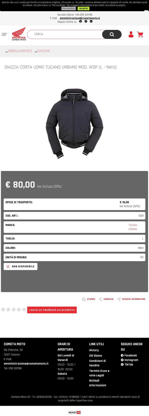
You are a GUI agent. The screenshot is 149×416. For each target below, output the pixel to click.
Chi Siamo (95, 356)
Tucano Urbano (133, 227)
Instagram (131, 360)
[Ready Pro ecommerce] (74, 412)
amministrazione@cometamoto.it (80, 18)
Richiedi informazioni (133, 299)
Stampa (91, 299)
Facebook (130, 356)
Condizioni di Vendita (97, 363)
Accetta (83, 8)
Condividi (109, 299)
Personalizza (68, 8)
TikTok (128, 365)
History (94, 350)
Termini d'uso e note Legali (99, 373)
